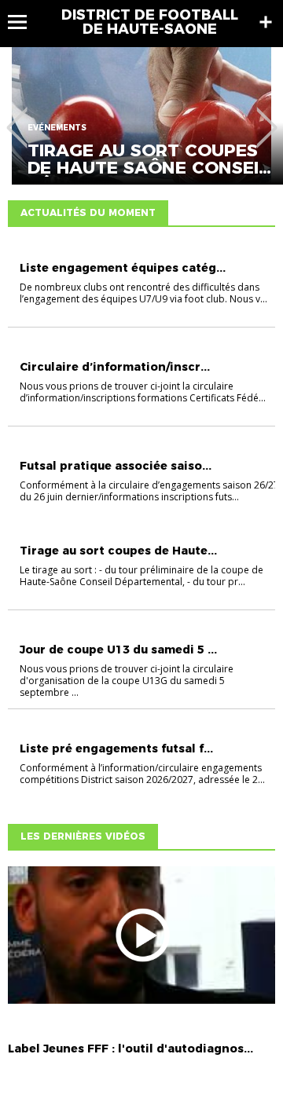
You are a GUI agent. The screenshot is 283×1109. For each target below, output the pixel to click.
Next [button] (267, 116)
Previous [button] (17, 116)
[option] (141, 116)
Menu (25, 22)
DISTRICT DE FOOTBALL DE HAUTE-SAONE (149, 22)
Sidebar (265, 22)
